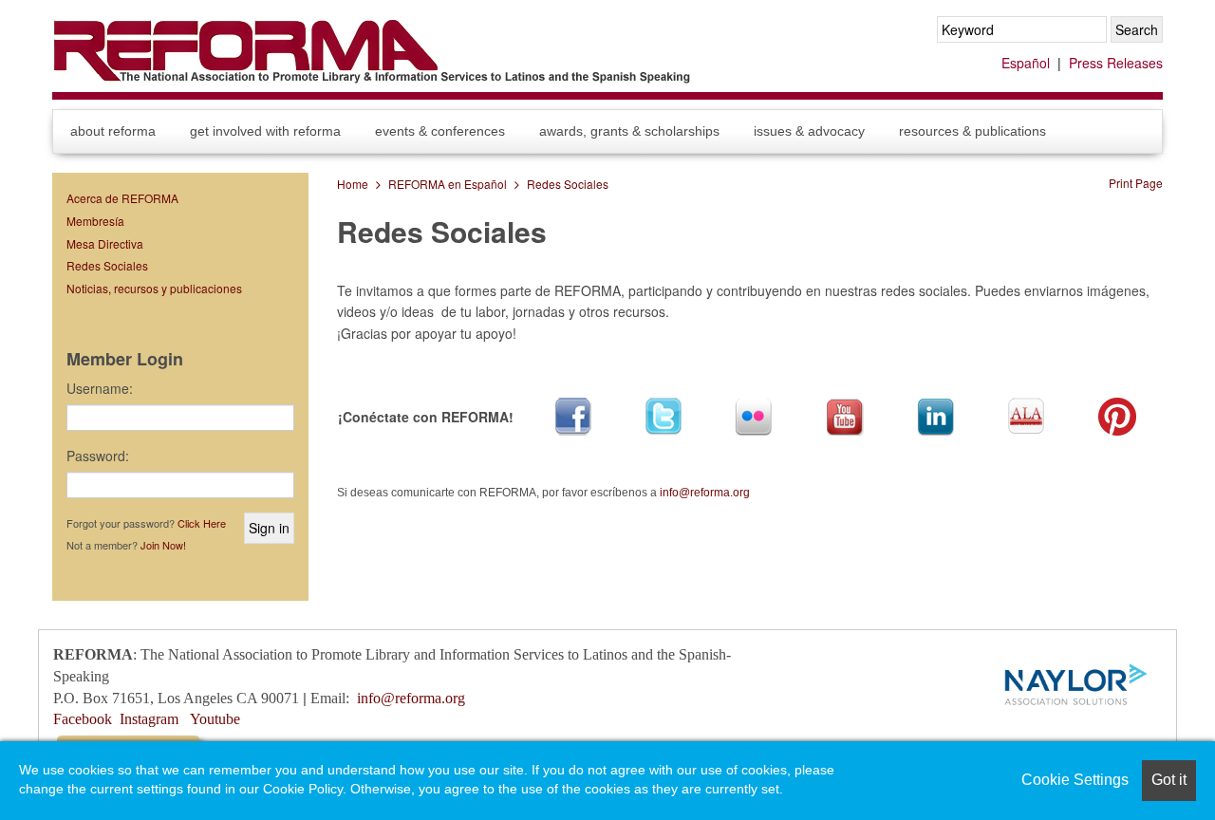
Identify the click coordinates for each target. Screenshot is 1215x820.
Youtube (215, 719)
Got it (1169, 780)
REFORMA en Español (447, 184)
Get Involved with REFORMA (265, 131)
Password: (97, 455)
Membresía (95, 221)
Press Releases (1116, 62)
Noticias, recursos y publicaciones (154, 288)
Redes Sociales (567, 184)
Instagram (149, 719)
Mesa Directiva (104, 243)
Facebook (82, 719)
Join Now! (163, 544)
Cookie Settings (1075, 780)
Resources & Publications (972, 131)
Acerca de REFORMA (122, 198)
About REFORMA (113, 131)
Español (1025, 62)
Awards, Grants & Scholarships (629, 131)
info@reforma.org (705, 492)
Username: (99, 388)
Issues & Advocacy (809, 131)
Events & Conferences (440, 131)
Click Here (202, 523)
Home (352, 184)
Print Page (1136, 183)
